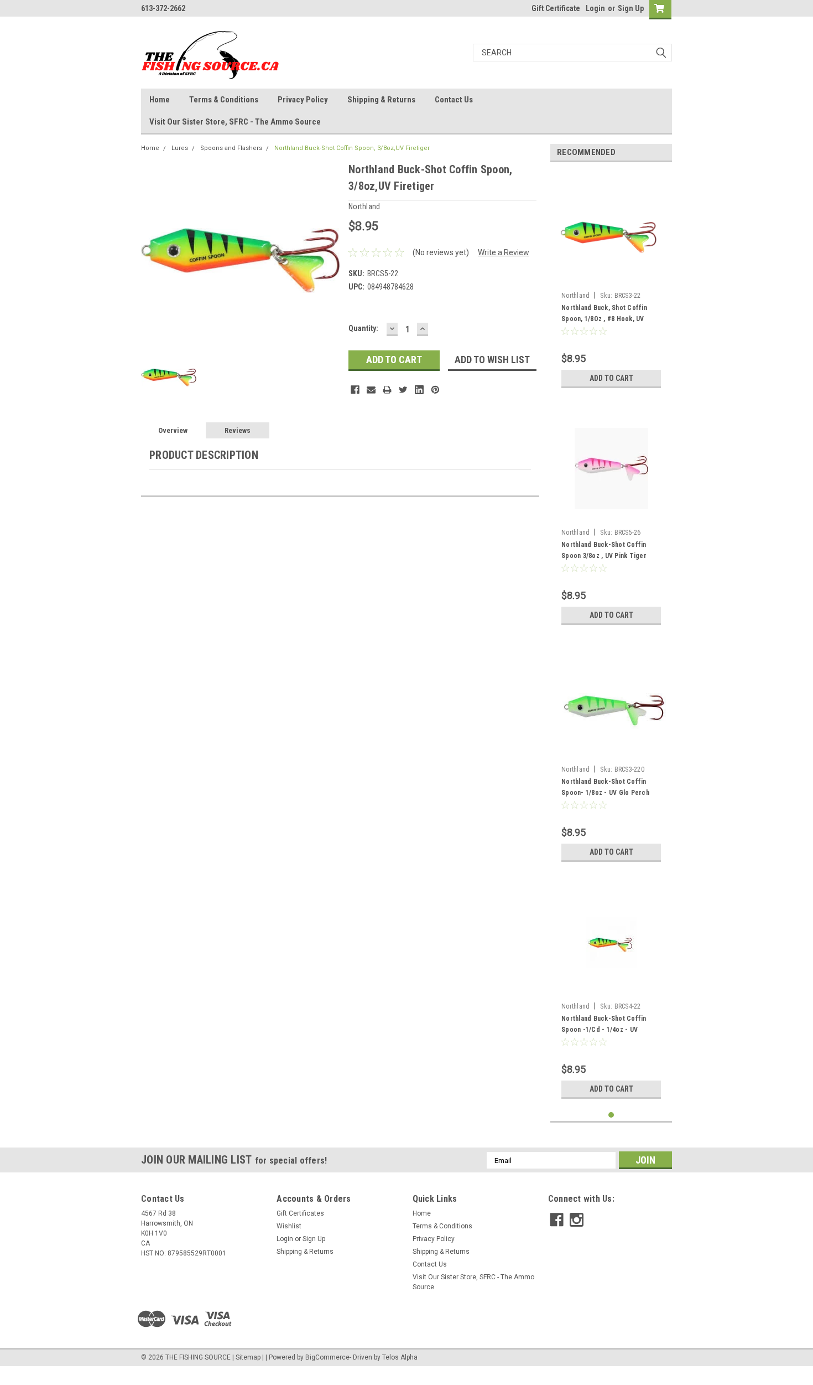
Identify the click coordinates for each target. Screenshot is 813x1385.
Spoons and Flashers (231, 148)
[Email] (371, 389)
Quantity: (363, 328)
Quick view (611, 515)
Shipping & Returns (381, 100)
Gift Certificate (555, 8)
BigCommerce (327, 1357)
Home (159, 100)
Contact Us (454, 100)
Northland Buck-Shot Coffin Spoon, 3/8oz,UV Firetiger (352, 148)
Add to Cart (611, 378)
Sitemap (248, 1357)
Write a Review (503, 252)
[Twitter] (403, 389)
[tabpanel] (611, 282)
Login (595, 8)
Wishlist (289, 1226)
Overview (172, 430)
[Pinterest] (435, 389)
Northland (575, 295)
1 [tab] (611, 1115)
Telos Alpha (400, 1357)
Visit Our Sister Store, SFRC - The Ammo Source (235, 122)
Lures (179, 148)
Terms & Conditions (223, 100)
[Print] (387, 389)
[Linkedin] (419, 389)
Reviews (238, 430)
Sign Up (631, 8)
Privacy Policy (303, 100)
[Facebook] (355, 389)
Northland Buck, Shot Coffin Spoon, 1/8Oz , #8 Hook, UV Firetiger (604, 319)
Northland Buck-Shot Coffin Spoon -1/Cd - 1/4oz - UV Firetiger (604, 1030)
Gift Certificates (300, 1213)
